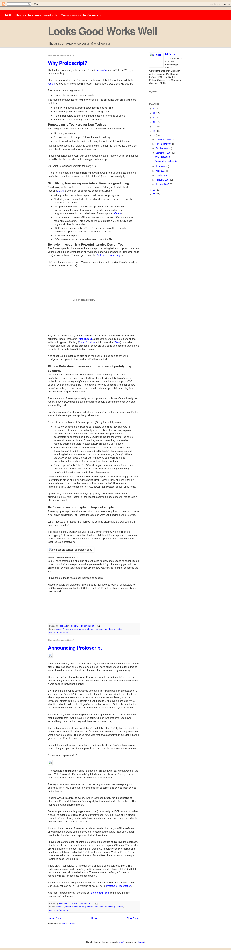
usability (119, 629)
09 (154, 126)
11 (154, 117)
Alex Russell (85, 338)
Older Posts (132, 918)
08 (154, 130)
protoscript (98, 629)
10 (154, 121)
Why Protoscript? (67, 62)
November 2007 (164, 143)
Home (94, 918)
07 (154, 135)
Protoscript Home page (108, 255)
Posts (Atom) (68, 923)
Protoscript (101, 70)
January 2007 (162, 184)
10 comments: (87, 625)
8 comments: (86, 903)
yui (67, 632)
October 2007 (162, 148)
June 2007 (161, 166)
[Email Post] (98, 625)
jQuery (51, 83)
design (68, 629)
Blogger (140, 941)
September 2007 (164, 152)
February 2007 (163, 179)
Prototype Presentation (118, 886)
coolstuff (60, 629)
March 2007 (162, 175)
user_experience (57, 632)
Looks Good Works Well (102, 30)
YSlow (116, 342)
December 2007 (164, 139)
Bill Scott (170, 54)
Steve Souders (87, 342)
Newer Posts (55, 918)
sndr (121, 941)
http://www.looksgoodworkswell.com (79, 15)
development (78, 629)
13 (154, 108)
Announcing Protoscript (75, 647)
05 (154, 194)
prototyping (110, 629)
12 (154, 113)
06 (154, 189)
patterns (89, 629)
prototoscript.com (100, 892)
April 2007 (161, 170)
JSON (60, 190)
